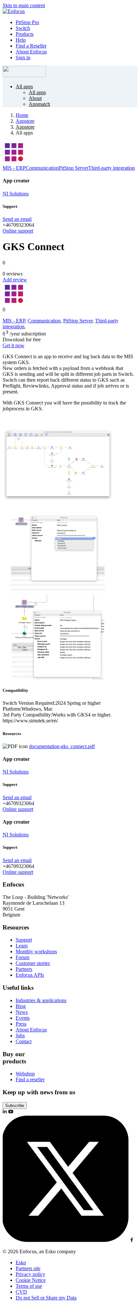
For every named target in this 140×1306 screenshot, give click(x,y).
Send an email (17, 219)
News (22, 1012)
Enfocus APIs (30, 975)
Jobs (20, 1035)
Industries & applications (41, 1000)
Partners (24, 969)
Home (22, 115)
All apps (24, 86)
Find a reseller (30, 1079)
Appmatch (39, 104)
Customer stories (33, 963)
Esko (21, 1262)
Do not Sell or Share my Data (46, 1297)
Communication (42, 168)
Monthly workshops (36, 951)
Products (25, 34)
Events (23, 1018)
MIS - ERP (14, 168)
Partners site (28, 1268)
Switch (23, 28)
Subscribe (14, 1105)
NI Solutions (16, 193)
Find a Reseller (31, 46)
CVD (21, 1292)
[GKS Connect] (58, 505)
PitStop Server (73, 168)
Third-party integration (111, 168)
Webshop (25, 1073)
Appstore (25, 121)
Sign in (23, 57)
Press (21, 1024)
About (35, 98)
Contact (24, 1041)
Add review (15, 279)
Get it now (13, 345)
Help (21, 40)
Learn (22, 945)
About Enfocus (31, 51)
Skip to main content (24, 5)
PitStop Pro (27, 22)
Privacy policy (30, 1274)
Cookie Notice (31, 1280)
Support (24, 940)
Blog (21, 1006)
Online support (18, 231)
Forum (22, 957)
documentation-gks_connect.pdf (62, 746)
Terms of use (29, 1286)
